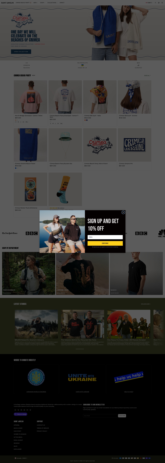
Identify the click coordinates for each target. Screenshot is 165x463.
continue (105, 243)
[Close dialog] (123, 212)
